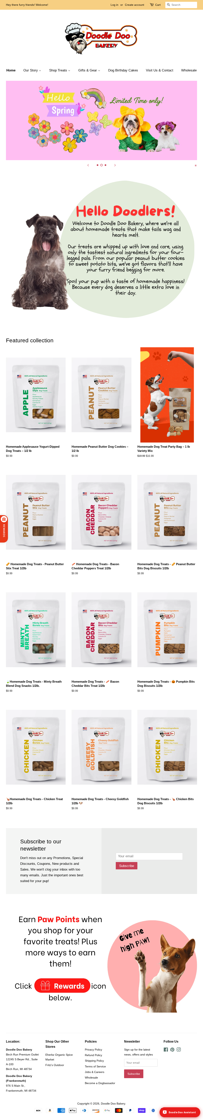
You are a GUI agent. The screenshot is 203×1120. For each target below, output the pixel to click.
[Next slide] (115, 165)
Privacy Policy (93, 1049)
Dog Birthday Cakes (123, 70)
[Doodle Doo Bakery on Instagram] (178, 1050)
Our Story (31, 70)
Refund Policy (93, 1055)
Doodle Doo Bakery (113, 1103)
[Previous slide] (88, 165)
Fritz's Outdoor (54, 1065)
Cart (158, 4)
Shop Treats (58, 70)
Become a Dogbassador (100, 1083)
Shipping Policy (94, 1060)
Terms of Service (95, 1066)
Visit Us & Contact (159, 70)
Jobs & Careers (94, 1072)
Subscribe (126, 866)
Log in (114, 4)
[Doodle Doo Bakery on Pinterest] (172, 1050)
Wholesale (189, 70)
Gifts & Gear (88, 70)
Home (10, 70)
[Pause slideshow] (195, 165)
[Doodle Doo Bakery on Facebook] (166, 1050)
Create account (134, 4)
